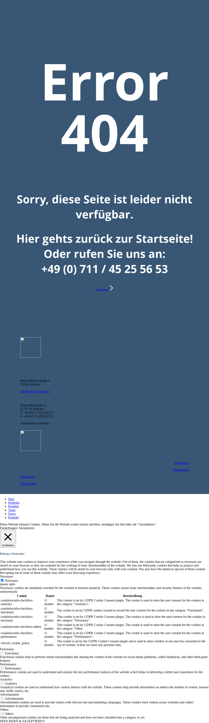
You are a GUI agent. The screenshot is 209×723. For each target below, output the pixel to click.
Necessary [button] (6, 576)
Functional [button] (7, 649)
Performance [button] (8, 664)
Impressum (182, 463)
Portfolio (13, 502)
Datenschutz (181, 470)
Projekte (13, 506)
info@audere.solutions (34, 391)
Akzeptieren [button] (26, 528)
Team (11, 510)
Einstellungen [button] (9, 528)
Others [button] (4, 709)
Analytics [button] (6, 679)
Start (11, 499)
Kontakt (13, 517)
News (12, 513)
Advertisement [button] (9, 694)
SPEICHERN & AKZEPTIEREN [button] (22, 721)
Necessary (11, 580)
